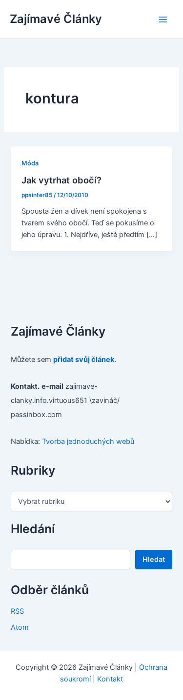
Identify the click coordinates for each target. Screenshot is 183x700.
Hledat (153, 559)
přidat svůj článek (83, 359)
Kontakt (110, 679)
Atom (20, 627)
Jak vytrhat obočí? (61, 180)
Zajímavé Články (56, 19)
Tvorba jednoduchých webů (88, 441)
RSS (17, 611)
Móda (30, 163)
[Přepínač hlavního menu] (163, 19)
